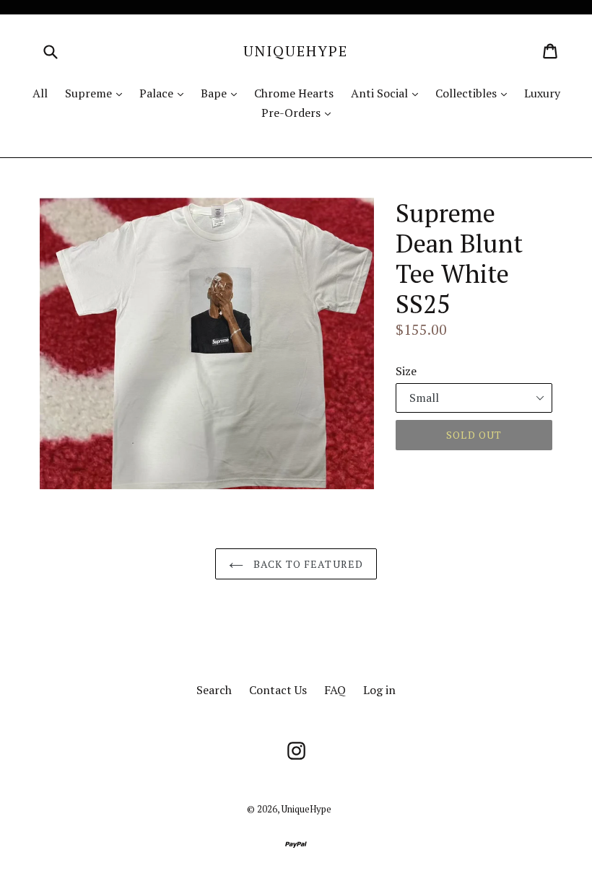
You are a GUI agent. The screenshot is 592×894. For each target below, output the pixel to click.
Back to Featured (307, 564)
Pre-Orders (299, 112)
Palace (165, 92)
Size (406, 371)
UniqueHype (295, 51)
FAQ (335, 690)
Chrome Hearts (294, 93)
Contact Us (278, 690)
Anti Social (388, 92)
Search (214, 690)
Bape (222, 92)
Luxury (542, 93)
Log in (379, 690)
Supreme (97, 92)
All (40, 93)
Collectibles (474, 92)
